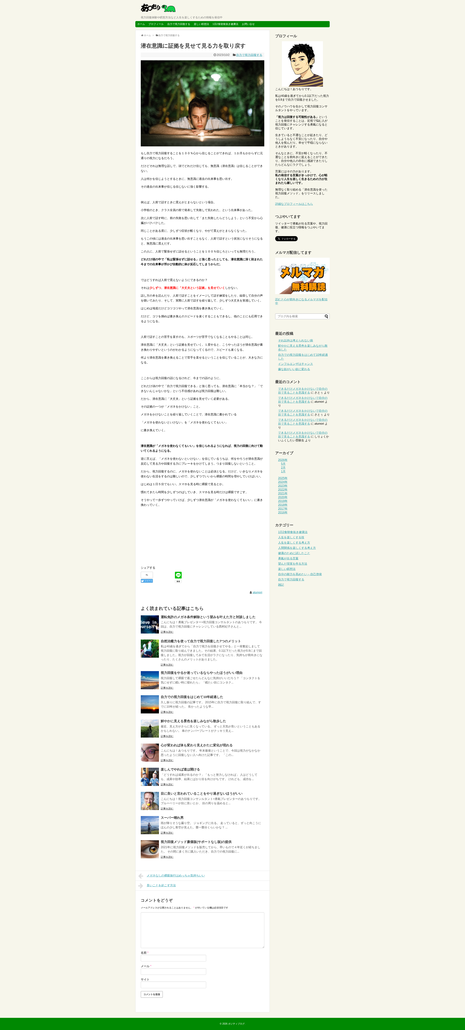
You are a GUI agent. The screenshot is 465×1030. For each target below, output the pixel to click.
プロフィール (156, 24)
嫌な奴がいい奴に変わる (294, 369)
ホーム (141, 24)
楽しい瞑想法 (201, 24)
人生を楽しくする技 (291, 537)
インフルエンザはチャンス (295, 363)
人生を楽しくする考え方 (294, 542)
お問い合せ (248, 24)
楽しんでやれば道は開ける (180, 769)
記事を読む (167, 631)
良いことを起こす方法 (161, 885)
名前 (144, 952)
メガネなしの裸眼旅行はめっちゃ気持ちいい (176, 875)
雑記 (281, 584)
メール (146, 966)
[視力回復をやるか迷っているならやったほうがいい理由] (150, 680)
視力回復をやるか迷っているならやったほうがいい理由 (201, 673)
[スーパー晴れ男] (150, 825)
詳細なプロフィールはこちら (294, 203)
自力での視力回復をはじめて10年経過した (192, 697)
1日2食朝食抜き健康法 (225, 24)
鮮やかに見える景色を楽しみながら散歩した (193, 721)
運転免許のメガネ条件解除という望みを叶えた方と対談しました (208, 617)
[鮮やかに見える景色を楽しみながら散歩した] (150, 728)
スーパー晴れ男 (172, 817)
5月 (283, 463)
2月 (283, 467)
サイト (145, 979)
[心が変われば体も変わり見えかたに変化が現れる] (150, 753)
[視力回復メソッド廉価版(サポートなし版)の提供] (150, 849)
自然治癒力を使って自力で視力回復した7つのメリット (201, 641)
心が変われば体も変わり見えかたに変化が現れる (197, 745)
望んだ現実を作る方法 (292, 563)
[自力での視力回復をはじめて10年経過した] (150, 704)
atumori (257, 592)
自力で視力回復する (178, 24)
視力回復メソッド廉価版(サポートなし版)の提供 (196, 842)
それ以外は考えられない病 (295, 340)
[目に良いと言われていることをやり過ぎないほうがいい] (150, 801)
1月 (283, 471)
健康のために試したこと (294, 553)
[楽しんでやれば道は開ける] (150, 777)
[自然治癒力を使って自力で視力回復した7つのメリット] (150, 649)
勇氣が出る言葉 (288, 558)
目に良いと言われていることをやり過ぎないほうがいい (201, 793)
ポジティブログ (236, 1023)
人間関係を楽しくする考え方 (297, 547)
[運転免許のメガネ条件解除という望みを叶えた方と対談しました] (150, 624)
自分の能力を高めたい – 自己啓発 (300, 574)
